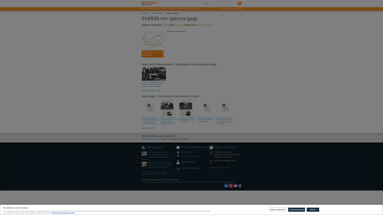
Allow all (313, 210)
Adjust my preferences (277, 210)
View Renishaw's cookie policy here (63, 213)
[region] (191, 210)
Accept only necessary (296, 210)
